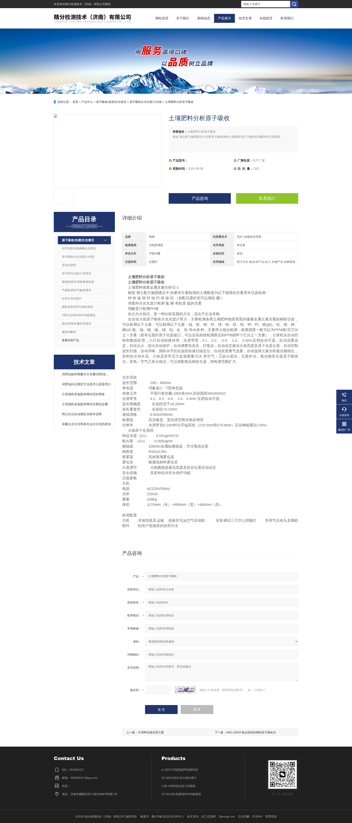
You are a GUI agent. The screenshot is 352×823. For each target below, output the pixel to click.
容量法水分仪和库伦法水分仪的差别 (86, 424)
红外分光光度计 (72, 298)
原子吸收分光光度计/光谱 (146, 101)
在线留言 (266, 18)
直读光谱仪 (69, 265)
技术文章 (245, 18)
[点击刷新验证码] (185, 690)
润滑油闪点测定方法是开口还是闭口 (86, 384)
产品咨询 (200, 198)
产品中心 (87, 101)
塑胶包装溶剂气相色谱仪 (77, 306)
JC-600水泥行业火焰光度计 (179, 777)
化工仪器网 (208, 816)
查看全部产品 (70, 340)
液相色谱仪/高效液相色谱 (78, 281)
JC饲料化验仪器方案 (151, 732)
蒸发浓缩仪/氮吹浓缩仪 (76, 323)
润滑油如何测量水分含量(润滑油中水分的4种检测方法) (86, 374)
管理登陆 (271, 816)
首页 (75, 101)
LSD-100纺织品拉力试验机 (179, 786)
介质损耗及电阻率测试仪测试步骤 (85, 404)
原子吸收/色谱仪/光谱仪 (111, 101)
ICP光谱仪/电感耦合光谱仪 (79, 248)
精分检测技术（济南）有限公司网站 (88, 4)
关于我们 (182, 18)
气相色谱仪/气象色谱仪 (76, 290)
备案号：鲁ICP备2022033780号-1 (162, 816)
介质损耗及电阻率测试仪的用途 (83, 394)
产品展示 (224, 18)
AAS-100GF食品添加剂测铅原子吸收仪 (251, 732)
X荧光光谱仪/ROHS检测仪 (79, 315)
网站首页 (161, 18)
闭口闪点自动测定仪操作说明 (82, 414)
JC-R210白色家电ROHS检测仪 (181, 794)
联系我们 (287, 18)
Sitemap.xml (227, 816)
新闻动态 (203, 18)
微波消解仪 (69, 331)
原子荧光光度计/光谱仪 (76, 273)
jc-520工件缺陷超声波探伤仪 (180, 769)
